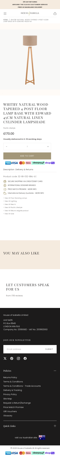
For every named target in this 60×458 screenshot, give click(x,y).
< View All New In (9, 204)
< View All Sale (8, 214)
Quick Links (9, 425)
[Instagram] (18, 358)
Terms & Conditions (13, 381)
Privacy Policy (10, 394)
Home (5, 20)
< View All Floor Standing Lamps (15, 198)
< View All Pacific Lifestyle (12, 207)
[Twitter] (5, 358)
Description (8, 170)
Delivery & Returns (24, 170)
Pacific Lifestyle (9, 128)
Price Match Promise (13, 407)
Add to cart (27, 156)
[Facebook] (25, 358)
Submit (49, 349)
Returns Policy (10, 377)
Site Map (7, 398)
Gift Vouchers (10, 411)
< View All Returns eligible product (15, 210)
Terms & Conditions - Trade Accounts (22, 386)
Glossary (7, 415)
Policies (7, 370)
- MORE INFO (31, 189)
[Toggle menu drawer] (5, 13)
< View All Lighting (10, 201)
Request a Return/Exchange (17, 403)
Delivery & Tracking (12, 390)
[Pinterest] (12, 358)
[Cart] (55, 13)
